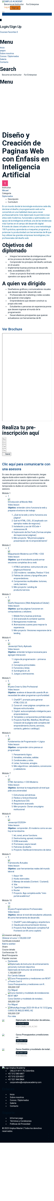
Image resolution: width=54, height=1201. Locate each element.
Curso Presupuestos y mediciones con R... (27, 984)
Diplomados (7, 196)
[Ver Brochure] (3, 322)
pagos (3, 50)
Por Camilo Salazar (16, 975)
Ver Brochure (12, 329)
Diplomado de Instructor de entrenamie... (26, 970)
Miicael (5, 190)
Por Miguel (13, 990)
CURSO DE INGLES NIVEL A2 (20, 1010)
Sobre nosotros (7, 53)
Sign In (23, 1197)
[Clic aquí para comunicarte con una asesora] (3, 457)
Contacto (4, 62)
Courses (4, 32)
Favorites (13, 32)
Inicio (2, 47)
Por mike (12, 1016)
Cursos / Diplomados (9, 56)
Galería (3, 59)
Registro (16, 1197)
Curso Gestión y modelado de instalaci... (26, 999)
